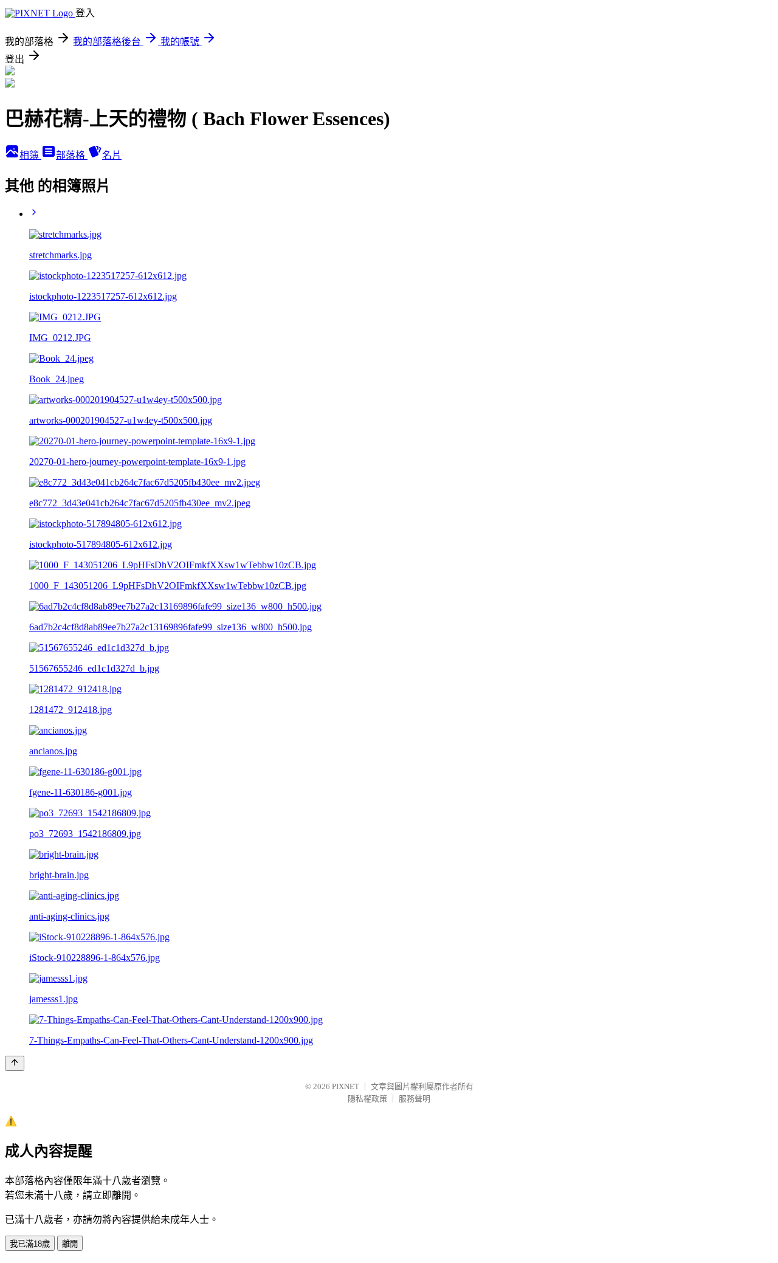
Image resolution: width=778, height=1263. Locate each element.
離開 (70, 1243)
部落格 (72, 155)
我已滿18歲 (30, 1243)
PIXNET (345, 1086)
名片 (112, 155)
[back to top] (14, 1063)
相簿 (30, 155)
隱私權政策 (367, 1098)
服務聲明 (414, 1098)
